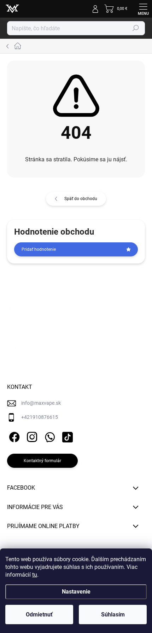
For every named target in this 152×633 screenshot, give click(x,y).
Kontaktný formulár (42, 460)
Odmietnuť (39, 614)
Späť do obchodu (80, 198)
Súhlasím (113, 614)
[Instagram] (31, 436)
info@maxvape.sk (41, 403)
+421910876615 (39, 417)
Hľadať (135, 28)
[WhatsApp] (48, 436)
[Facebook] (13, 436)
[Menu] (143, 9)
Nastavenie (76, 591)
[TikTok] (66, 436)
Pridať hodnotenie (39, 249)
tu (34, 574)
